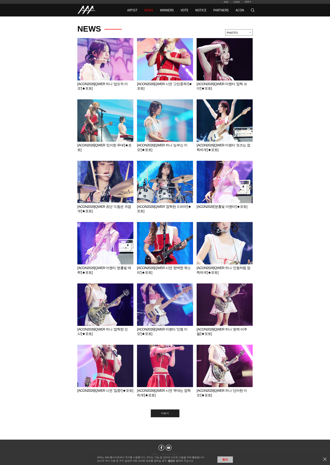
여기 (170, 460)
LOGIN (236, 2)
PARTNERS (221, 10)
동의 (225, 459)
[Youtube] (169, 448)
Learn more (105, 68)
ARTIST (132, 10)
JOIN (225, 2)
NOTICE (200, 10)
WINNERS (167, 10)
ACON (240, 10)
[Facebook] (161, 448)
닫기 (325, 459)
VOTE (184, 10)
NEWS (148, 10)
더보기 (165, 413)
